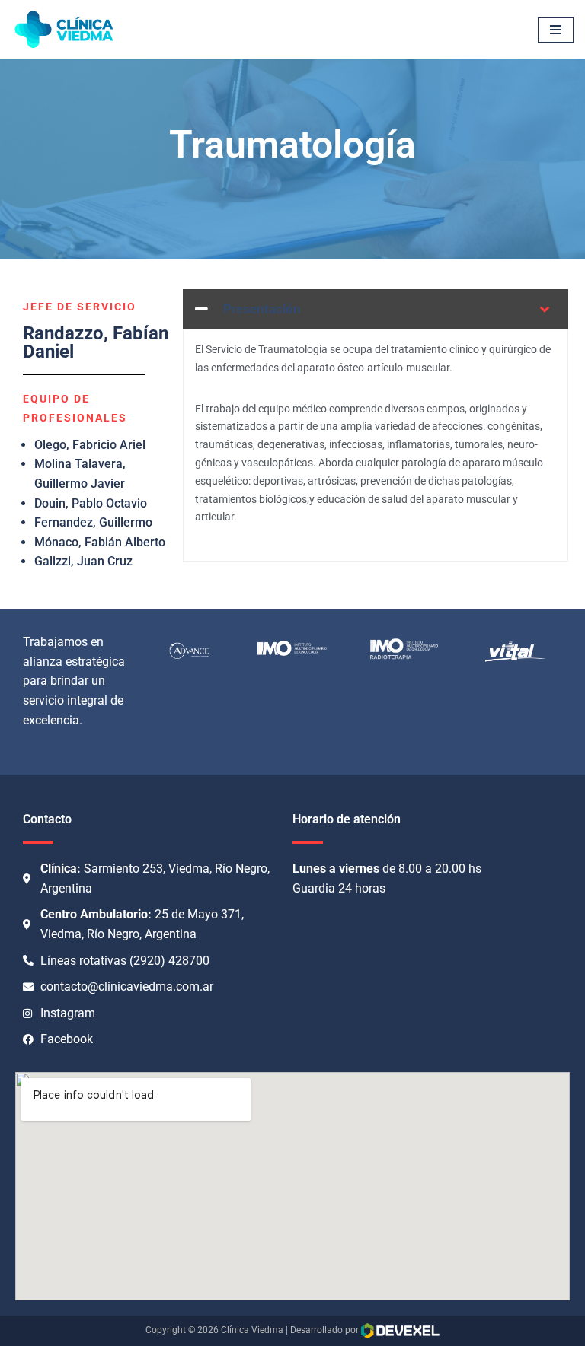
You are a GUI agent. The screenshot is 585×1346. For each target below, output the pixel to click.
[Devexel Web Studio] (400, 1330)
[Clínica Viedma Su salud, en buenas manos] (64, 30)
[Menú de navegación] (556, 30)
